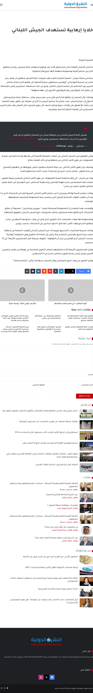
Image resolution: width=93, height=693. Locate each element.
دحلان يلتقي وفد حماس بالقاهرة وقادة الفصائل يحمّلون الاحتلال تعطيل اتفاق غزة (40, 411)
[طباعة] (27, 271)
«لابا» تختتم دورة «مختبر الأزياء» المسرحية (58, 589)
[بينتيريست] (49, 271)
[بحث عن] (92, 6)
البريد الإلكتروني (87, 385)
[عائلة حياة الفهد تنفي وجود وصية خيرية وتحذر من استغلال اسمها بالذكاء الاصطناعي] (86, 581)
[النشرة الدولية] (75, 5)
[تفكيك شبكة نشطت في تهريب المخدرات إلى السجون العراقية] (86, 424)
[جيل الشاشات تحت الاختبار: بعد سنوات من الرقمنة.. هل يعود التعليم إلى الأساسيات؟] (86, 602)
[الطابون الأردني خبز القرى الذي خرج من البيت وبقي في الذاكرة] (86, 559)
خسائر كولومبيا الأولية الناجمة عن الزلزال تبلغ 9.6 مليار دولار (50, 443)
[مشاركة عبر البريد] (32, 271)
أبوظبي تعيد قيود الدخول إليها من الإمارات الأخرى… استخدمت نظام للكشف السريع (80, 318)
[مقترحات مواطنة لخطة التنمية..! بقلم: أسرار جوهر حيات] (86, 508)
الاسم (90, 375)
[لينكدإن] (61, 271)
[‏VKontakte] (38, 271)
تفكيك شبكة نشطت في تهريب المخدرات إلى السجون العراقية (48, 422)
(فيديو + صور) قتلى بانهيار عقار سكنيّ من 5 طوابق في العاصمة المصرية (49, 329)
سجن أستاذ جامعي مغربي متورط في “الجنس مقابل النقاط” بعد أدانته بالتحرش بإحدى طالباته (15, 318)
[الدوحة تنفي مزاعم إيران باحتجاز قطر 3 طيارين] (86, 467)
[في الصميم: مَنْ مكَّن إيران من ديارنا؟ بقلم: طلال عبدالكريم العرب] (86, 530)
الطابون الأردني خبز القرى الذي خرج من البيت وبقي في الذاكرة (50, 557)
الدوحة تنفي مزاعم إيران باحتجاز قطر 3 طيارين (56, 465)
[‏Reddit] (44, 271)
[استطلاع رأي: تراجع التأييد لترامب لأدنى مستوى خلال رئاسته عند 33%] (86, 435)
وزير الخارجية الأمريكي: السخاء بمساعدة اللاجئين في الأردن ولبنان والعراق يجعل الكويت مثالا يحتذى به (15, 329)
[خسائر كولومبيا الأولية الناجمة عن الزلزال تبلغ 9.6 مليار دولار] (86, 446)
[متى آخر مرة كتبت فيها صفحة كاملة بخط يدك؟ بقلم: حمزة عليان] (86, 541)
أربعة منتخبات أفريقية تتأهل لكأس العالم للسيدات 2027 (51, 567)
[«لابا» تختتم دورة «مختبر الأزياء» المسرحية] (86, 592)
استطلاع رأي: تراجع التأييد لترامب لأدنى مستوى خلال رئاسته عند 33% (46, 432)
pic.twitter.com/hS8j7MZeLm (22, 139)
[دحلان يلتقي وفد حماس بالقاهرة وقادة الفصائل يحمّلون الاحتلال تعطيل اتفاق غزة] (86, 414)
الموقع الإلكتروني (38, 385)
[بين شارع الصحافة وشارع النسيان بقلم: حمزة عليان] (86, 497)
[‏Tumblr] (55, 271)
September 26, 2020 (46, 146)
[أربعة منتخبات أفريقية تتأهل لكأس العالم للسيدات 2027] (86, 570)
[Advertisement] (46, 18)
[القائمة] (1, 6)
